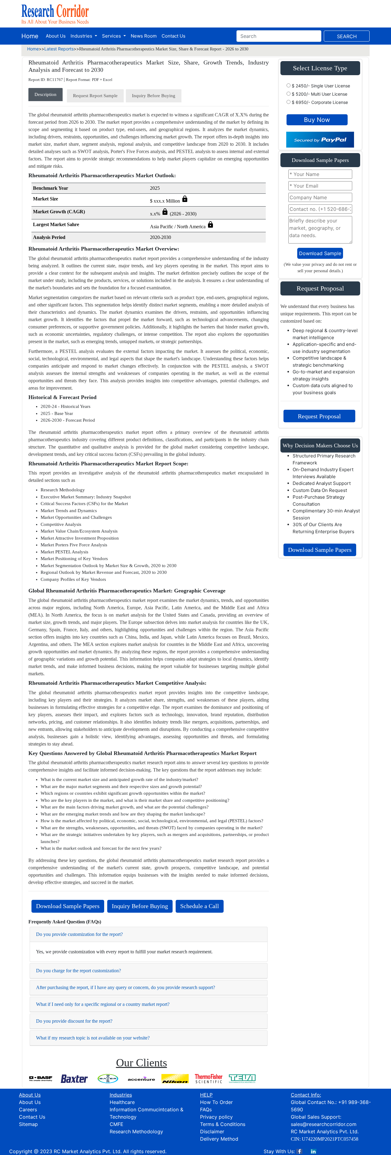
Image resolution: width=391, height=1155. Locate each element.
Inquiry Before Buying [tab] (153, 95)
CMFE (116, 1124)
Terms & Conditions (222, 1124)
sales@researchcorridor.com (323, 1124)
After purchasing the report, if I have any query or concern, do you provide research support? (125, 987)
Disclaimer (212, 1131)
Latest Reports (59, 48)
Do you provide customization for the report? (79, 934)
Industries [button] (82, 36)
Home (29, 36)
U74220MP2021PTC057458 (330, 1139)
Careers (28, 1109)
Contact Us (173, 36)
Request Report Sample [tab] (95, 95)
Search (347, 36)
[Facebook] (299, 1151)
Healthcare (122, 1102)
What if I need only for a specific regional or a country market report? (103, 1004)
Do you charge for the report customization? (78, 970)
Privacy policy (216, 1117)
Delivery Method (219, 1139)
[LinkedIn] (313, 1151)
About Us (56, 36)
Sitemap (28, 1124)
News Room (144, 36)
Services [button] (112, 36)
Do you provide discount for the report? (74, 1021)
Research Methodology (136, 1131)
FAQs (206, 1109)
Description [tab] (46, 94)
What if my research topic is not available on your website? (93, 1037)
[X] (306, 1151)
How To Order (216, 1102)
